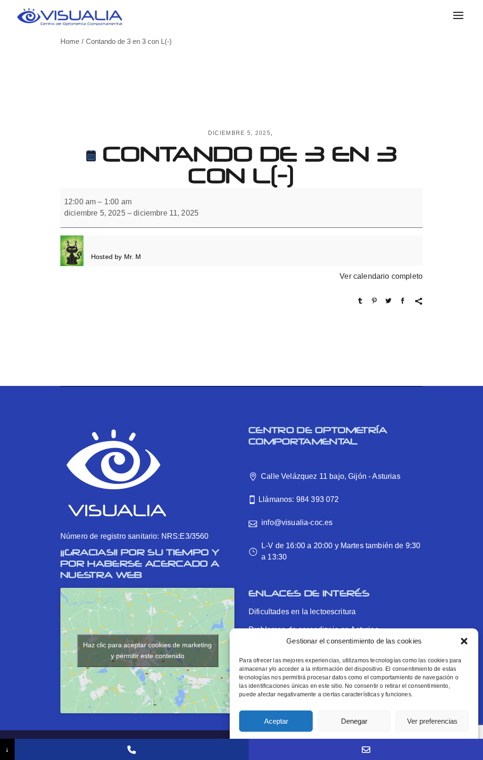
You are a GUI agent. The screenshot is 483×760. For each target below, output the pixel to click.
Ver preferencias (432, 721)
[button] (464, 641)
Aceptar (276, 721)
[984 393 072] (132, 749)
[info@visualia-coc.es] (366, 749)
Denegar (354, 721)
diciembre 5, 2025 (239, 133)
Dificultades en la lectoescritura (302, 612)
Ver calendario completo (381, 276)
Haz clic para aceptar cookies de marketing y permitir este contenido (147, 650)
